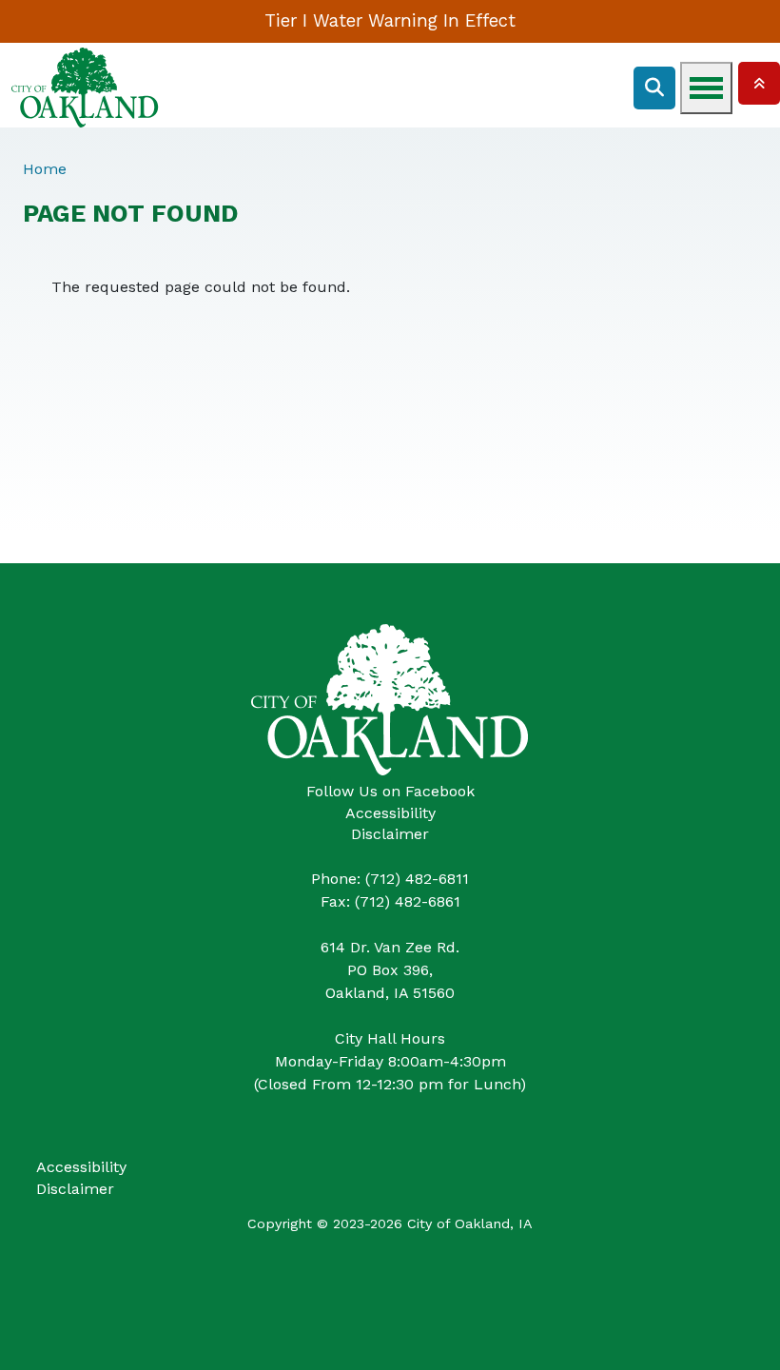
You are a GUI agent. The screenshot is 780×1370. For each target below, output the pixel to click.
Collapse (759, 83)
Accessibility (390, 813)
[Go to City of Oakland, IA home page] (85, 57)
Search (654, 88)
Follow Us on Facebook (390, 791)
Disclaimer (390, 834)
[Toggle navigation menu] (706, 88)
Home (45, 169)
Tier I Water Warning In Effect (390, 20)
